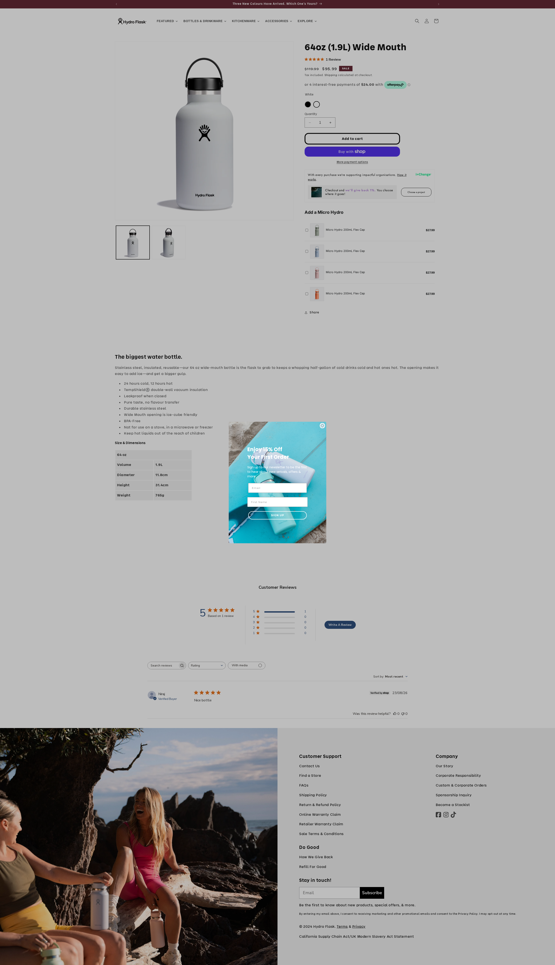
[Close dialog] (322, 425)
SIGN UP (277, 515)
